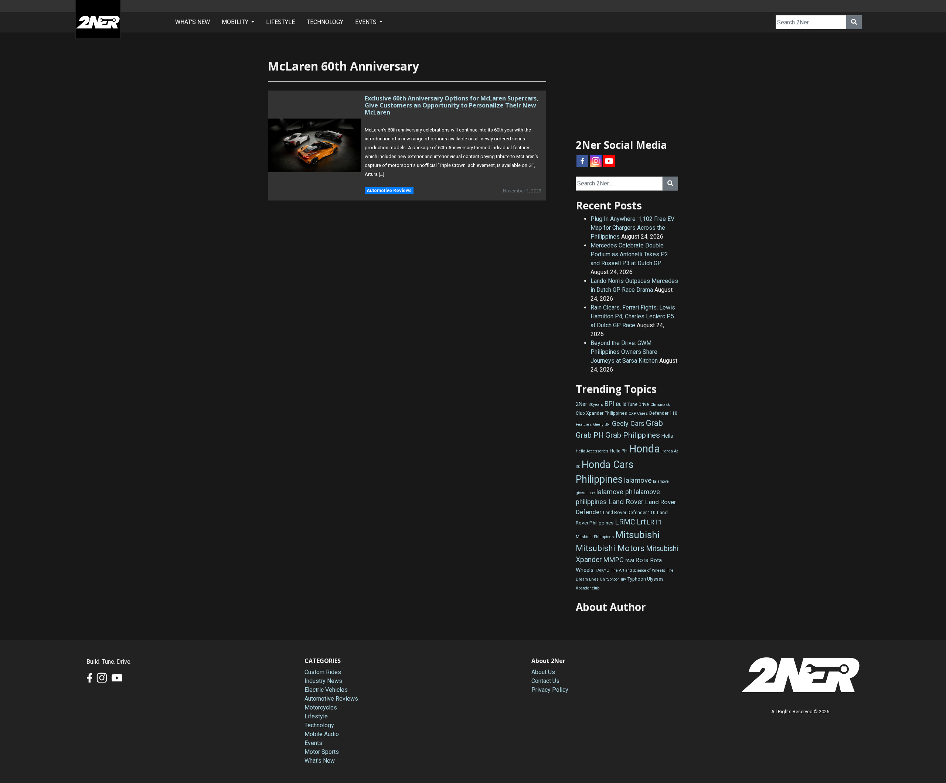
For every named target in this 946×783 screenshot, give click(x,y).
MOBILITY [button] (236, 21)
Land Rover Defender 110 (629, 512)
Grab (654, 423)
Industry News (323, 680)
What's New (319, 760)
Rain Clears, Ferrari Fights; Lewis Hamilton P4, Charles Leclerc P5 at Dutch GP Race (633, 316)
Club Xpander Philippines (601, 413)
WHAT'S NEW (192, 21)
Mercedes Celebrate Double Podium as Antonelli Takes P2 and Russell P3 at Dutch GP (629, 254)
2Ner (581, 404)
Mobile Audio (321, 734)
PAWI (629, 560)
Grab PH (590, 435)
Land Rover (626, 502)
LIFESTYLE (280, 21)
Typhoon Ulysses (645, 579)
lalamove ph (614, 492)
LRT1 (654, 522)
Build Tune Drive (632, 404)
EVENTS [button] (366, 21)
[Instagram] (596, 161)
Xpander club (587, 588)
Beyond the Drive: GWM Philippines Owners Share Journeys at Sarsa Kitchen (624, 351)
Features (584, 424)
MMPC (613, 560)
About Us (543, 672)
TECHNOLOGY (325, 21)
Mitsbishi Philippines (595, 536)
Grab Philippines (632, 435)
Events (313, 742)
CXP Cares (638, 413)
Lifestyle (316, 716)
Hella (667, 436)
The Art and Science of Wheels (638, 570)
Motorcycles (320, 707)
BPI (610, 403)
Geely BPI (601, 424)
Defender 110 (663, 413)
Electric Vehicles (326, 689)
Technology (319, 725)
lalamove (637, 480)
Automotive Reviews (389, 190)
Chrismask (660, 404)
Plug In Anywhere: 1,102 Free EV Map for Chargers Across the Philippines (632, 227)
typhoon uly (616, 579)
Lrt (641, 522)
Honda (644, 448)
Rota (642, 560)
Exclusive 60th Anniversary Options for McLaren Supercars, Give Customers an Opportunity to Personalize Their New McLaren (451, 105)
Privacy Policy (549, 689)
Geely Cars (628, 423)
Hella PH (618, 451)
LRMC (625, 522)
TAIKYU (602, 570)
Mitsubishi (637, 534)
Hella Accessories (592, 451)
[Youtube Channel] (609, 161)
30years (596, 404)
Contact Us (545, 680)
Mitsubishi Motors (610, 548)
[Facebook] (582, 161)
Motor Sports (321, 751)
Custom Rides (322, 672)
